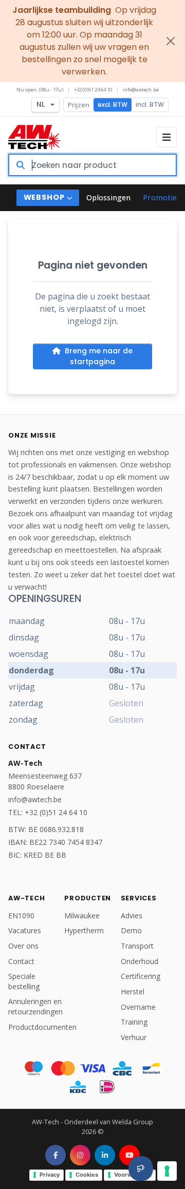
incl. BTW (150, 104)
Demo (131, 930)
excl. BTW (112, 104)
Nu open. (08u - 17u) (39, 89)
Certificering (140, 976)
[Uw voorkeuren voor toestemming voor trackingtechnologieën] (167, 1171)
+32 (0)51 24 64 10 (93, 89)
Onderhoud (139, 961)
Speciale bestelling (24, 981)
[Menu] (166, 137)
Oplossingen (108, 197)
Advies (131, 915)
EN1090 (21, 915)
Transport (137, 946)
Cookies (87, 1174)
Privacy (50, 1174)
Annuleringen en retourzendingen (35, 1006)
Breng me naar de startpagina (99, 356)
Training (134, 1022)
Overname (138, 1007)
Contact (21, 961)
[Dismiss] (170, 41)
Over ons (23, 946)
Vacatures (24, 930)
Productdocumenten (42, 1027)
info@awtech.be (141, 89)
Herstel (132, 991)
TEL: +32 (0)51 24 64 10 (47, 812)
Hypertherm (84, 930)
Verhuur (133, 1037)
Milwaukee (82, 915)
